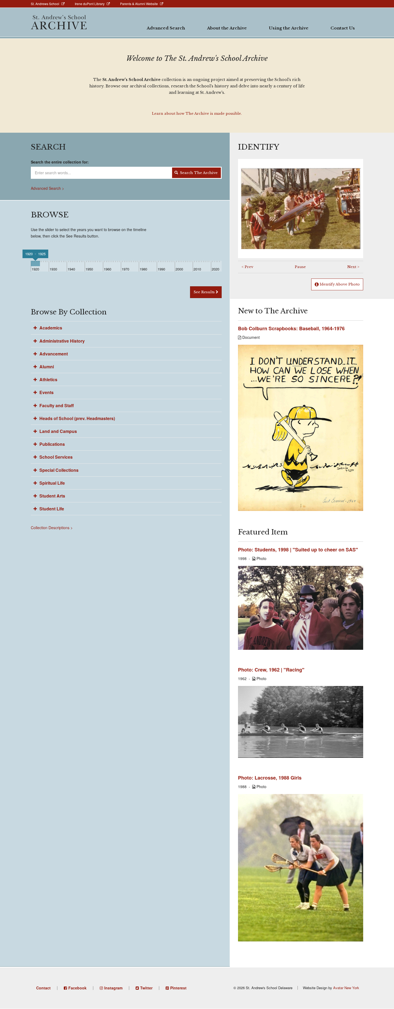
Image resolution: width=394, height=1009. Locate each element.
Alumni (46, 366)
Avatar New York (346, 987)
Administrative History (61, 341)
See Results (205, 292)
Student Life (51, 509)
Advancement (53, 354)
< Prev (247, 267)
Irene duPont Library (90, 3)
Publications (51, 444)
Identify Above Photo (339, 284)
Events (46, 392)
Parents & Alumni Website (139, 3)
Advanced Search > (47, 188)
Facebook (77, 988)
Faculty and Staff (56, 405)
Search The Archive (198, 172)
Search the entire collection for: (60, 162)
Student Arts (51, 496)
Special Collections (58, 470)
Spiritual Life (51, 483)
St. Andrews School (45, 3)
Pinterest (178, 988)
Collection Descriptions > (52, 527)
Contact (43, 988)
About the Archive (227, 28)
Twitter (146, 988)
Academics (50, 328)
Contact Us (342, 28)
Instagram (113, 988)
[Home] (59, 22)
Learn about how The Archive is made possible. (197, 113)
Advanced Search (166, 28)
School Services (55, 457)
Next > (353, 267)
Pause (300, 267)
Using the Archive (288, 28)
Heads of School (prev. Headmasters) (76, 418)
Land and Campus (57, 431)
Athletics (47, 379)
